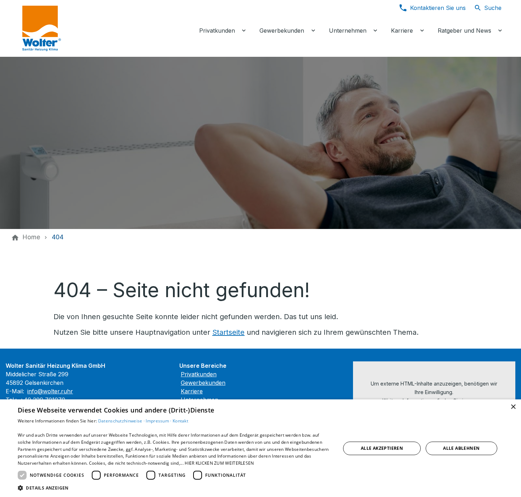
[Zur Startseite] (73, 28)
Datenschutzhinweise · (122, 421)
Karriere (192, 391)
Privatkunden (199, 374)
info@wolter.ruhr (50, 391)
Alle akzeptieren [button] (382, 448)
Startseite (228, 332)
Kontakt (180, 421)
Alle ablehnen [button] (461, 448)
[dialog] (260, 448)
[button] (174, 488)
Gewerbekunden (203, 382)
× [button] (513, 407)
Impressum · (159, 421)
